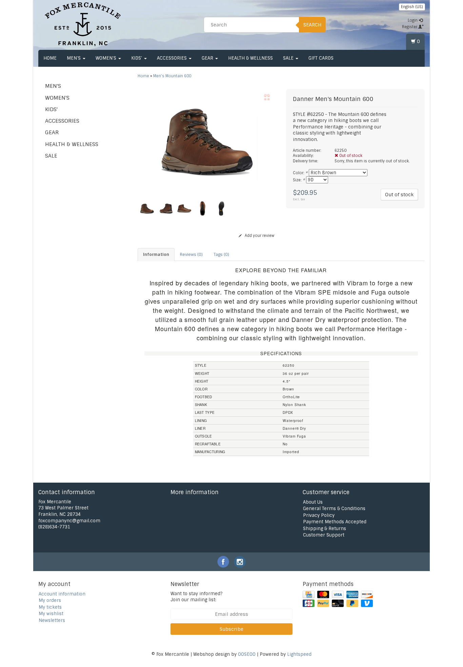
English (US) (412, 6)
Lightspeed (299, 654)
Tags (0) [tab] (221, 254)
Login (413, 20)
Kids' (137, 58)
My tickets (50, 607)
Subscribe (231, 629)
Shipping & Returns (324, 528)
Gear (208, 58)
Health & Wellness (250, 58)
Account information (62, 594)
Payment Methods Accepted (334, 522)
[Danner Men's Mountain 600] (207, 141)
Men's (74, 58)
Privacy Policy (319, 515)
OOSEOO (247, 654)
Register (410, 26)
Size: (299, 180)
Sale (289, 58)
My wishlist (51, 614)
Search (312, 25)
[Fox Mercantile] (83, 23)
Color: (300, 172)
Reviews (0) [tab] (191, 254)
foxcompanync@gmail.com (69, 521)
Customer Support (323, 535)
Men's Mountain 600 (172, 76)
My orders (50, 600)
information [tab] (156, 254)
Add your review (259, 235)
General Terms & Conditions (334, 508)
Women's (107, 58)
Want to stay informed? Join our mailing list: (196, 597)
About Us (313, 502)
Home (50, 58)
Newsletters (52, 620)
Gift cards (321, 58)
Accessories (172, 58)
